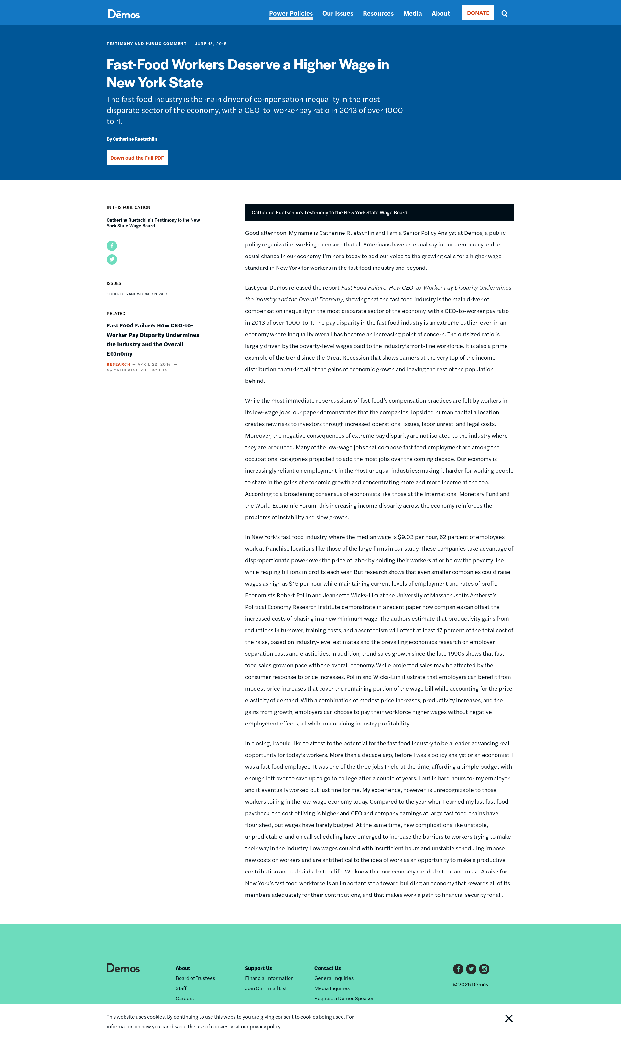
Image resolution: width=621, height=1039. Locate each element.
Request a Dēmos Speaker (344, 998)
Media (412, 12)
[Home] (124, 21)
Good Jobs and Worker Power (137, 294)
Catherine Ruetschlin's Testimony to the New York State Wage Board (153, 222)
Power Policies (291, 12)
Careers (185, 998)
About (441, 12)
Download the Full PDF (137, 157)
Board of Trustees (195, 978)
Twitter (471, 969)
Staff (181, 988)
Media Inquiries (332, 988)
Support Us (258, 968)
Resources (378, 12)
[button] (112, 246)
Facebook (458, 969)
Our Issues (337, 12)
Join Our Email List (266, 988)
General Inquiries (334, 978)
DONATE (478, 12)
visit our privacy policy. (256, 1026)
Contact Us (327, 968)
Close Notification (501, 1021)
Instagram (484, 969)
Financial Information (269, 978)
